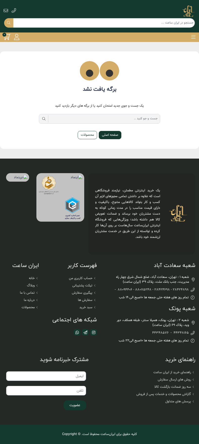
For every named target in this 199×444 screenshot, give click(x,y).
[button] (193, 37)
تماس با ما (27, 293)
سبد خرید (85, 307)
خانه (32, 278)
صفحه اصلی (110, 135)
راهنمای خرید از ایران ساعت (172, 372)
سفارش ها (85, 300)
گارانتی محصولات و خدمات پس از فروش (163, 394)
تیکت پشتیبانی (82, 285)
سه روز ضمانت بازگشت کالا (172, 387)
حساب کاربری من (80, 278)
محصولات (87, 135)
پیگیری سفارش (82, 293)
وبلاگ (31, 285)
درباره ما (29, 300)
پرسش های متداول (178, 401)
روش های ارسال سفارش (174, 379)
